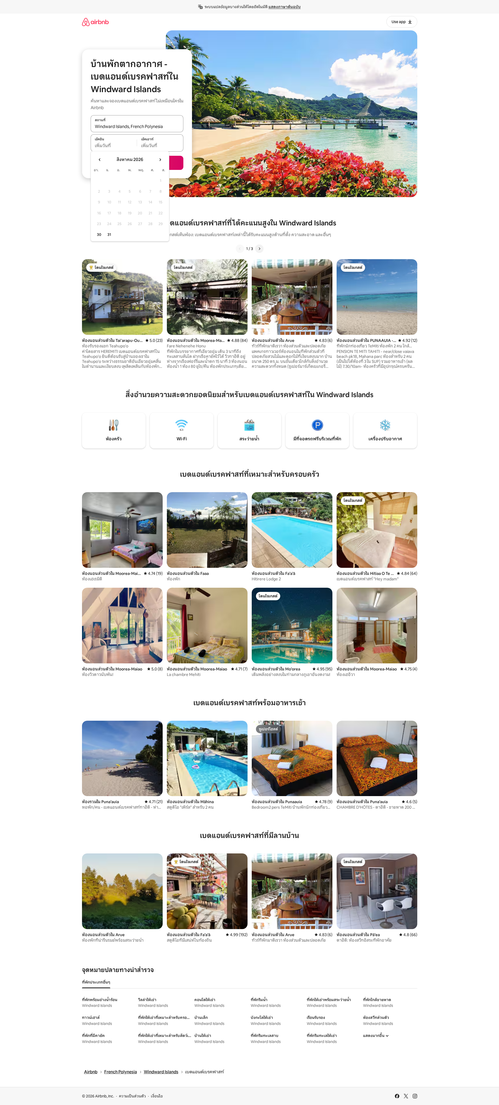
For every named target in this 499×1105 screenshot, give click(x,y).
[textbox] (114, 146)
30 (99, 234)
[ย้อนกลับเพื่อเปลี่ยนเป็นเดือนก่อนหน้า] (99, 159)
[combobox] (137, 126)
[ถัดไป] (259, 249)
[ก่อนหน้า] (240, 249)
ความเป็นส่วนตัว (132, 1096)
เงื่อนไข (157, 1096)
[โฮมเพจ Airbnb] (95, 22)
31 (109, 234)
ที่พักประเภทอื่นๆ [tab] (96, 982)
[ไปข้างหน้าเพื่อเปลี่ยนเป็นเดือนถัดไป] (160, 159)
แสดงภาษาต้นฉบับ (284, 6)
